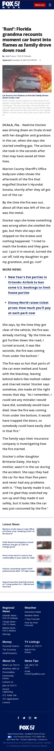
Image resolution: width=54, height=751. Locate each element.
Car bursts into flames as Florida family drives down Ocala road (25, 96)
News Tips (31, 661)
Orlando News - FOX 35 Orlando (10, 617)
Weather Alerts (32, 615)
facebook (18, 718)
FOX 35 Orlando (24, 56)
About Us (8, 661)
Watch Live (40, 5)
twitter (24, 718)
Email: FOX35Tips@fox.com (35, 672)
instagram (29, 718)
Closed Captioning (7, 690)
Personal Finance (10, 646)
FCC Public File (9, 695)
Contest (6, 702)
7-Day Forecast (32, 619)
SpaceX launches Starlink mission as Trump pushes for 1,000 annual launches (18, 584)
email (35, 718)
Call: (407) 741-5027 (32, 666)
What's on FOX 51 (11, 665)
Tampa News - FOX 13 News (9, 623)
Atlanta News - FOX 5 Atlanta (9, 629)
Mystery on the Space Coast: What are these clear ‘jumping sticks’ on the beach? (18, 531)
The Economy (9, 649)
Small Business (9, 653)
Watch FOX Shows (30, 651)
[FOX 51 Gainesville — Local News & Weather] (11, 4)
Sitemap (6, 634)
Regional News (8, 609)
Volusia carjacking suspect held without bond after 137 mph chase (18, 569)
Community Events (8, 677)
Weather (30, 607)
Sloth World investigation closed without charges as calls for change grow (17, 544)
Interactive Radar (33, 611)
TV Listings (32, 642)
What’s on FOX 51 (33, 646)
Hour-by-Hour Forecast (31, 624)
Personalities (8, 672)
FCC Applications (10, 698)
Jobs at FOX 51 (9, 685)
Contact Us (7, 682)
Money (7, 642)
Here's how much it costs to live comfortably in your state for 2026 (18, 556)
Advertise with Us (10, 668)
